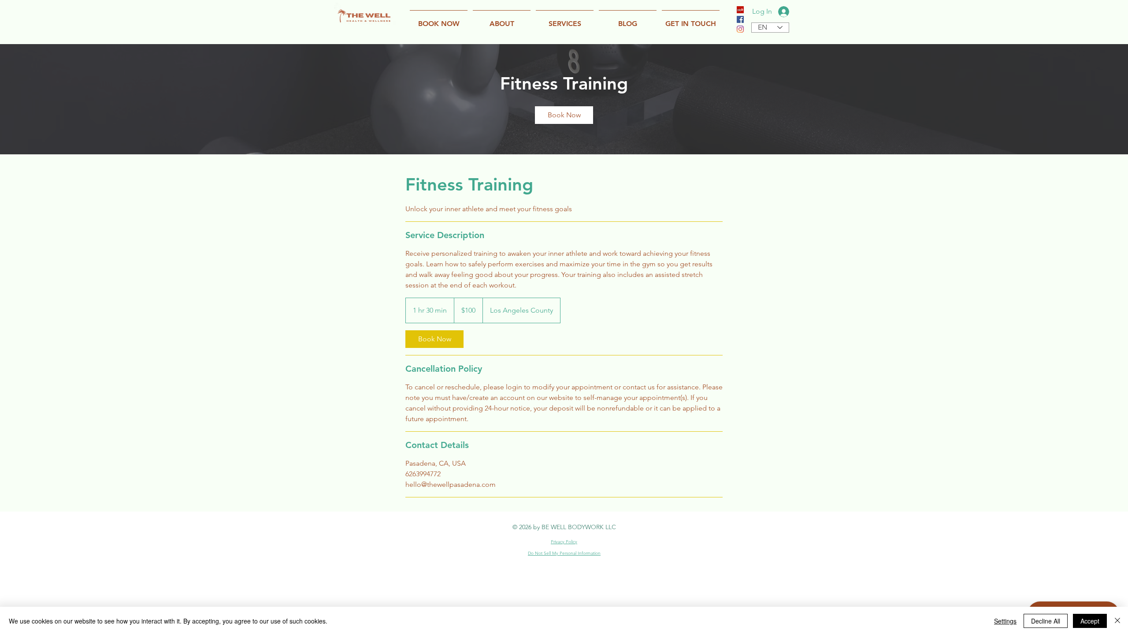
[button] (501, 19)
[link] (564, 115)
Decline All (1045, 620)
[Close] (1117, 621)
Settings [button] (1005, 620)
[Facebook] (740, 19)
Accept (1089, 620)
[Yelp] (740, 9)
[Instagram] (740, 29)
